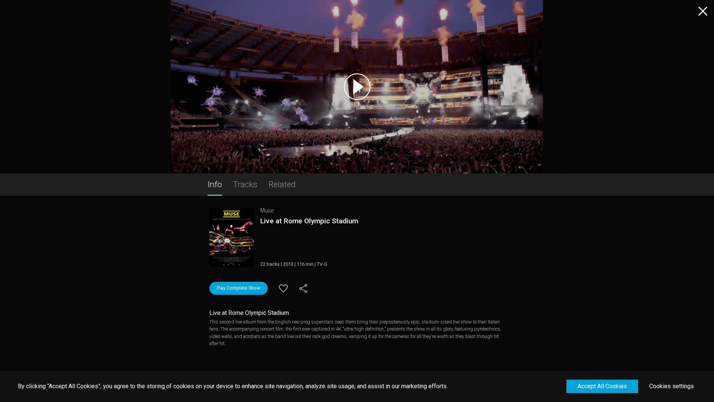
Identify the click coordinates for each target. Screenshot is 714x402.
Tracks (245, 184)
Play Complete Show (238, 288)
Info (215, 184)
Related (282, 184)
